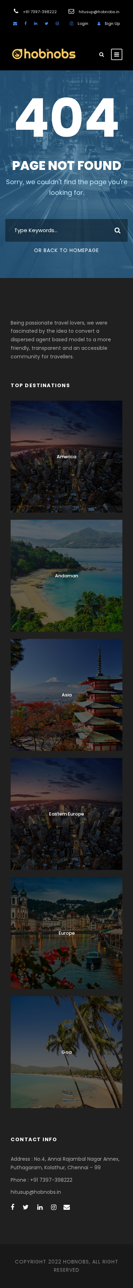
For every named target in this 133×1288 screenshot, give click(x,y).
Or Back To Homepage (66, 250)
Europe (67, 933)
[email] (15, 23)
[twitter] (46, 23)
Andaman (66, 575)
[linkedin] (35, 23)
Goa (66, 1052)
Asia (67, 694)
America (66, 456)
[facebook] (25, 23)
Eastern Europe (66, 814)
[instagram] (57, 23)
